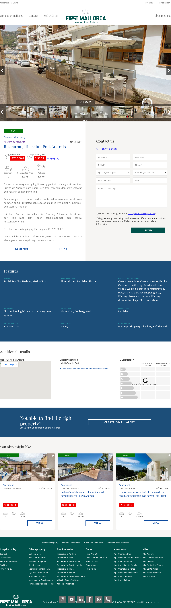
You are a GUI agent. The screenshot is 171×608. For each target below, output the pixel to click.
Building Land (35, 565)
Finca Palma (91, 569)
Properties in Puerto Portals (69, 565)
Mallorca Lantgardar (38, 561)
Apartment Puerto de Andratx (127, 557)
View (39, 523)
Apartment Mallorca (37, 576)
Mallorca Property (50, 542)
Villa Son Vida (149, 576)
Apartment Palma (122, 580)
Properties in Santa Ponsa (68, 561)
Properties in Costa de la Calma (71, 576)
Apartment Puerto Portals (125, 565)
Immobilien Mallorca (71, 542)
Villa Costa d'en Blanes (153, 565)
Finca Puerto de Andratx (96, 557)
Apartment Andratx (122, 554)
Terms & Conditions (9, 561)
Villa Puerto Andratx (37, 557)
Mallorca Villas (35, 554)
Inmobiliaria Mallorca (93, 542)
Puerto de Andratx (15, 142)
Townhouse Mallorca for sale (41, 584)
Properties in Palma (66, 557)
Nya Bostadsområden (38, 572)
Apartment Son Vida (123, 576)
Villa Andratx (148, 554)
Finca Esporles (92, 561)
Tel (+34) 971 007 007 (106, 149)
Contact (33, 15)
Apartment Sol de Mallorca (126, 572)
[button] (84, 120)
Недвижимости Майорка (118, 542)
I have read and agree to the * (127, 213)
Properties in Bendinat (67, 572)
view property (53, 158)
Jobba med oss (162, 15)
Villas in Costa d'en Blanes (68, 580)
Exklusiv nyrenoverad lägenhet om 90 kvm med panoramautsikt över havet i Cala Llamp (142, 493)
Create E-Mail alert (119, 422)
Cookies (3, 565)
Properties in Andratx (66, 554)
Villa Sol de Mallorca (152, 572)
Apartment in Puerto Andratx (42, 580)
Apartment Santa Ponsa (39, 569)
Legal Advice (5, 557)
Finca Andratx (92, 554)
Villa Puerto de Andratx (153, 557)
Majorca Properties (65, 584)
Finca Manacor (92, 565)
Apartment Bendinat (123, 561)
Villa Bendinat (149, 561)
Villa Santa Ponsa (150, 569)
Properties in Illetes (65, 569)
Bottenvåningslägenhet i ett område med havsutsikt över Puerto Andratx (82, 493)
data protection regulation (141, 213)
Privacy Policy (6, 569)
